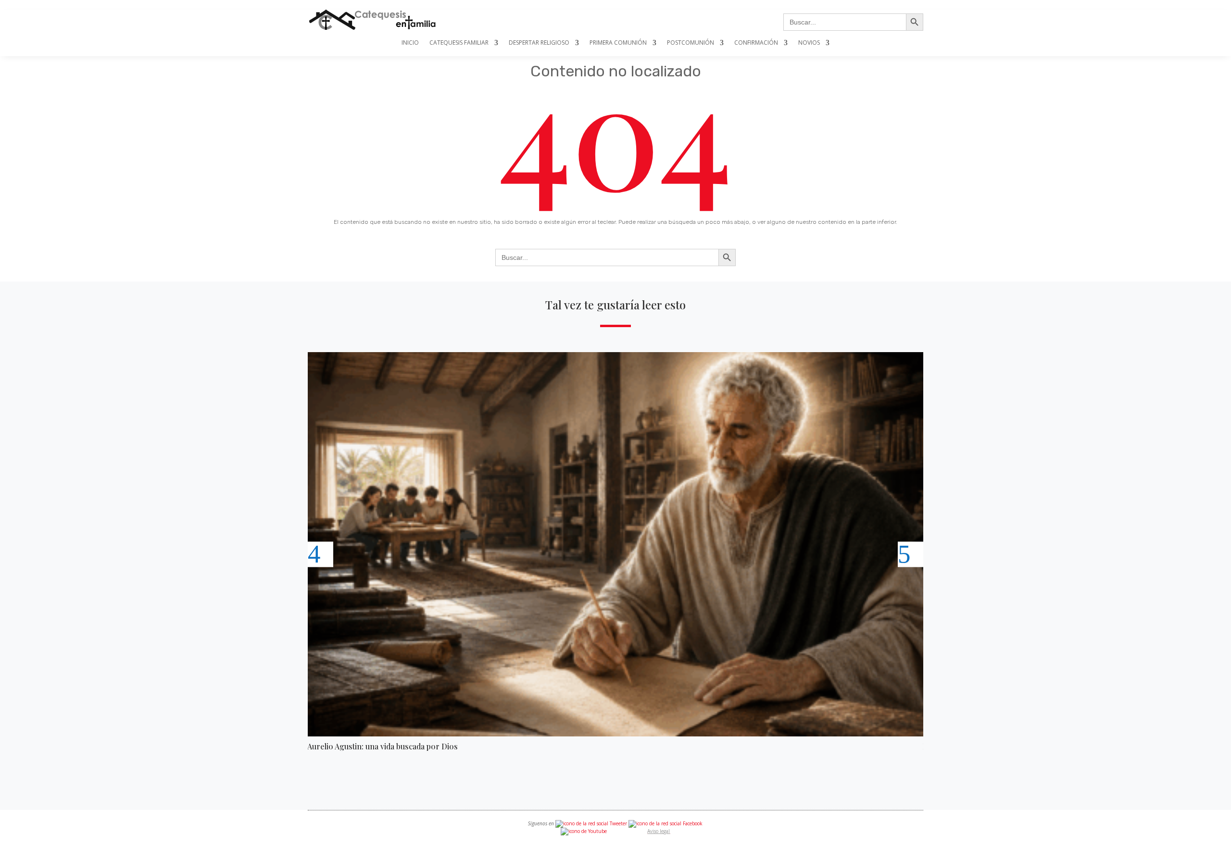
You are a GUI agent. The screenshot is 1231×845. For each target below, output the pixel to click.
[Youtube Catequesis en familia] (584, 831)
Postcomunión (690, 43)
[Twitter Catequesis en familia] (591, 823)
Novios (809, 43)
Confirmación (756, 43)
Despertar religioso (539, 43)
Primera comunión (618, 43)
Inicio (410, 43)
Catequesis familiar (459, 43)
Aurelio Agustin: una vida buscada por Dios (382, 746)
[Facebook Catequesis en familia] (665, 823)
